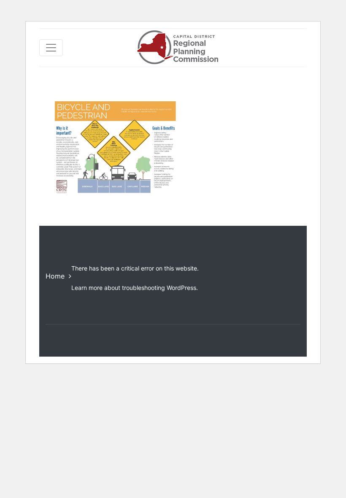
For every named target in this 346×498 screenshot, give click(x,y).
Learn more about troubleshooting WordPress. (134, 287)
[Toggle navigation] (51, 47)
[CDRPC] (177, 48)
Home (55, 276)
